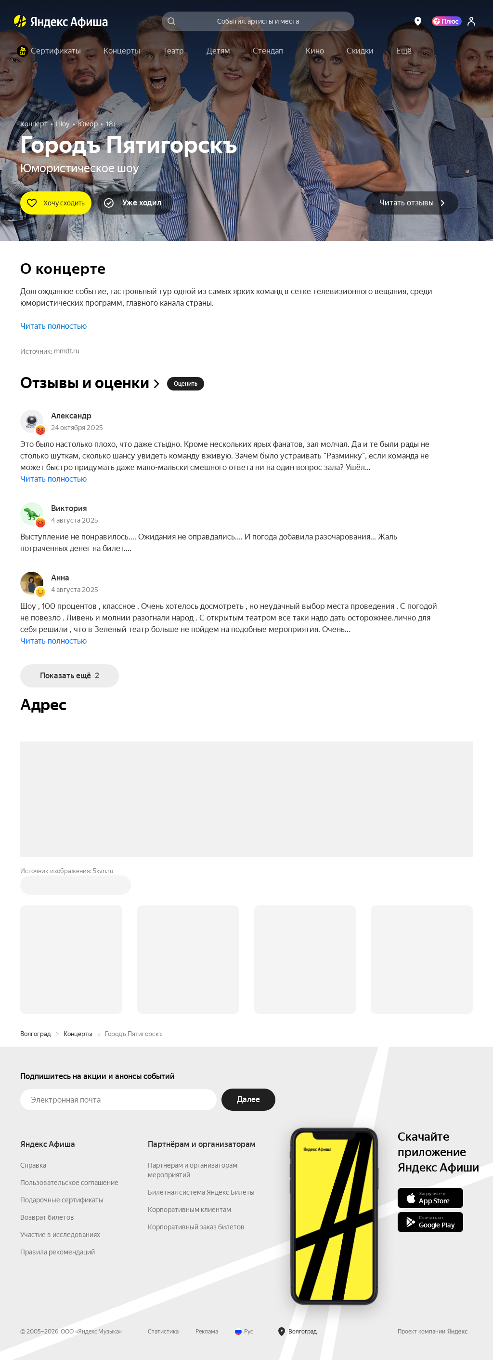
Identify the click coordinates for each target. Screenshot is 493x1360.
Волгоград (35, 887)
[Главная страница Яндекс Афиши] (20, 21)
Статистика (163, 1185)
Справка (33, 1019)
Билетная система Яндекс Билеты (201, 1046)
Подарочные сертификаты (62, 1054)
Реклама (206, 1185)
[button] (404, 51)
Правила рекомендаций (57, 1106)
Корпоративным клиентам (189, 1063)
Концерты (78, 887)
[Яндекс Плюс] (447, 21)
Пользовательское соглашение (69, 1036)
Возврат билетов (47, 1071)
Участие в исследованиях (60, 1088)
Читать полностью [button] (53, 326)
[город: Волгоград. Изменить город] (418, 21)
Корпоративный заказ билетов (196, 1081)
